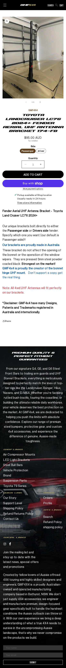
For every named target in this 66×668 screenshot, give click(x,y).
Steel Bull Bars (13, 465)
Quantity (33, 158)
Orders (48, 498)
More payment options (33, 188)
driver (41, 150)
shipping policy (53, 527)
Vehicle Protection (15, 470)
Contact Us (11, 518)
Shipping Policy (13, 508)
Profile (47, 503)
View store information (29, 202)
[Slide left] (25, 102)
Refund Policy (52, 522)
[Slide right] (40, 102)
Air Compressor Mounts (19, 454)
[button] (56, 5)
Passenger (28, 150)
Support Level (12, 503)
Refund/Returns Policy (18, 513)
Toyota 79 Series (15, 486)
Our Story (9, 498)
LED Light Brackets (16, 459)
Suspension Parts (15, 480)
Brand (7, 475)
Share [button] (7, 321)
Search (48, 517)
